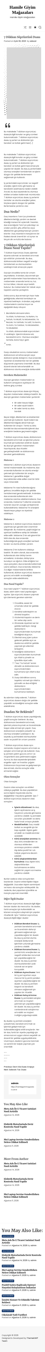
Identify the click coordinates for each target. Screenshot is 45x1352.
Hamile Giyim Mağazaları (22, 10)
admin (14, 1083)
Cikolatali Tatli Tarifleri (14, 1314)
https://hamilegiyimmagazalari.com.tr (22, 1088)
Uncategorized (8, 1236)
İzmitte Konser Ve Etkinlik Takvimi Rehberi (20, 1301)
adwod (33, 41)
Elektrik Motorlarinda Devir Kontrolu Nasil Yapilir (18, 1125)
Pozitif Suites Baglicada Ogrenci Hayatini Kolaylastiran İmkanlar (19, 1286)
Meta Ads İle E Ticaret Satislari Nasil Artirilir (20, 1110)
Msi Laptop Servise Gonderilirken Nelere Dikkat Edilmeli (21, 1141)
